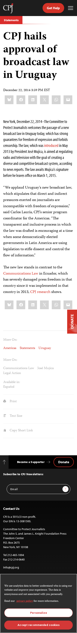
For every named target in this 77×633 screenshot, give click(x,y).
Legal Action (12, 373)
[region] (38, 603)
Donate (63, 462)
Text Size (15, 416)
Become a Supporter (30, 462)
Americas (9, 348)
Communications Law (20, 274)
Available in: (11, 382)
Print (13, 401)
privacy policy (24, 601)
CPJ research (40, 292)
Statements (11, 20)
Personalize (38, 612)
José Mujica (45, 368)
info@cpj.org (11, 567)
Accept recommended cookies (38, 625)
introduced (51, 145)
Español (8, 387)
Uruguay (44, 348)
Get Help (53, 8)
